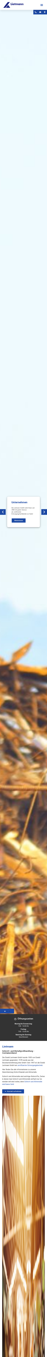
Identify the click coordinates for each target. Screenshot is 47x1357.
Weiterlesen (18, 520)
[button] (42, 5)
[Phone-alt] (35, 12)
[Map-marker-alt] (44, 12)
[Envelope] (40, 12)
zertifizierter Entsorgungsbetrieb (30, 1065)
